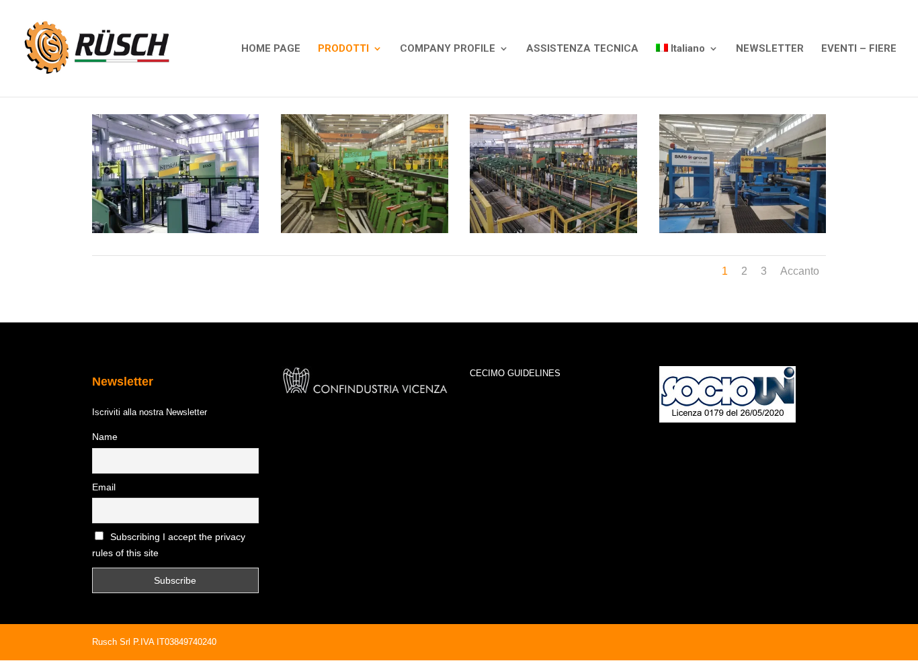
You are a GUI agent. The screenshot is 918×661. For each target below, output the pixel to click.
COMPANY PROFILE (447, 49)
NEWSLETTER (770, 49)
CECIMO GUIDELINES (515, 373)
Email (104, 487)
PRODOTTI (343, 49)
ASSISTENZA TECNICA (582, 49)
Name (105, 436)
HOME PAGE (270, 49)
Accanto (799, 271)
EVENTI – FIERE (858, 49)
